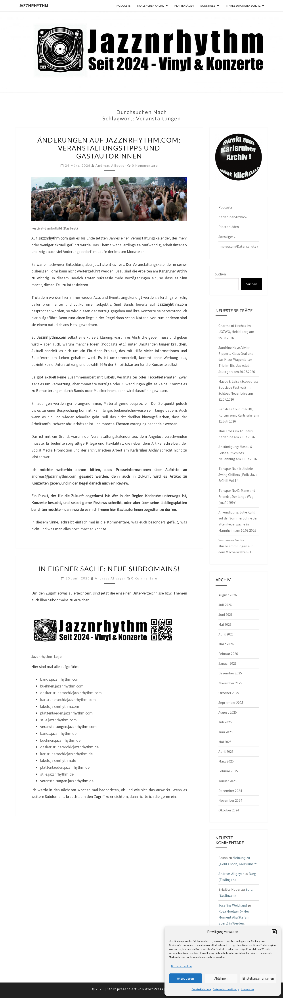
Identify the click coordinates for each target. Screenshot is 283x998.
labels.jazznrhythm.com (59, 706)
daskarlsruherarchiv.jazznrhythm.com (71, 692)
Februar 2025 (228, 771)
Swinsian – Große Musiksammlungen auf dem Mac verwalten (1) (235, 546)
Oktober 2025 (228, 693)
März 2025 (226, 761)
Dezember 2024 (230, 790)
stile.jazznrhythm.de (57, 774)
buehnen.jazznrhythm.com (62, 686)
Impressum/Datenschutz (243, 6)
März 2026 (226, 644)
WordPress (154, 989)
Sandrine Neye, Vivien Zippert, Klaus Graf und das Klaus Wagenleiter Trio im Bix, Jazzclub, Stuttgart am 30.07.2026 (236, 359)
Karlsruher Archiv (150, 6)
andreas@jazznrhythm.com (53, 476)
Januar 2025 (227, 781)
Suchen (220, 274)
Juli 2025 (225, 722)
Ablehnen (221, 978)
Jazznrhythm (33, 5)
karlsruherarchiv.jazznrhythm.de (66, 753)
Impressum (247, 989)
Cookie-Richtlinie (201, 989)
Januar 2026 (227, 663)
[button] (274, 932)
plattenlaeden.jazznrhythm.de (65, 767)
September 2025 (230, 702)
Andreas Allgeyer (111, 165)
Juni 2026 (225, 614)
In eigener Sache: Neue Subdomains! (109, 569)
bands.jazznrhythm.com (60, 679)
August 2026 (227, 595)
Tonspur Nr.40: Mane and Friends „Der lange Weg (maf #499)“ (236, 496)
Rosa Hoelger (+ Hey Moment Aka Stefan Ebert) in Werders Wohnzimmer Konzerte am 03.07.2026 (236, 923)
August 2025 (227, 712)
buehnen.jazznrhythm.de (60, 740)
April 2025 (225, 751)
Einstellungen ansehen (258, 978)
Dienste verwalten (181, 966)
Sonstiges (207, 6)
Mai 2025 (224, 741)
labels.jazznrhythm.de (58, 760)
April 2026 (225, 634)
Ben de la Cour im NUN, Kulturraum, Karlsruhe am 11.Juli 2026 (238, 415)
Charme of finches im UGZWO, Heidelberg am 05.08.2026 (236, 331)
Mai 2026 (224, 624)
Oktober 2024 (228, 810)
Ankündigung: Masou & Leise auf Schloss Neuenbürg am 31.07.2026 (237, 452)
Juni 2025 (225, 732)
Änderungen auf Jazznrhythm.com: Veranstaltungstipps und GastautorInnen (109, 148)
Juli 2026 (225, 604)
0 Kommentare (145, 165)
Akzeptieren (185, 978)
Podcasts (124, 6)
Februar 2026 (228, 653)
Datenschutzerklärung (226, 989)
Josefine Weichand (232, 905)
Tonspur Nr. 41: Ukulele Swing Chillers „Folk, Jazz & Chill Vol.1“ (237, 474)
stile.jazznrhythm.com (58, 719)
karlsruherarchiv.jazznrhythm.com (68, 699)
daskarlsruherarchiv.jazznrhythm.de (69, 746)
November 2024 (230, 800)
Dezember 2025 (230, 673)
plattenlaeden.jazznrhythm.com (66, 713)
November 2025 (230, 683)
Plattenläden (184, 6)
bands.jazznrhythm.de (58, 733)
